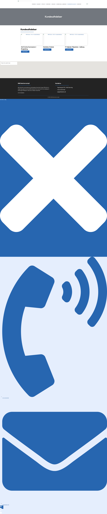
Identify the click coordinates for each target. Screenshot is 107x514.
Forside (34, 4)
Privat (43, 4)
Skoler (53, 4)
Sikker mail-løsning (61, 4)
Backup (38, 4)
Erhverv (48, 4)
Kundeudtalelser (72, 4)
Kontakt (79, 4)
